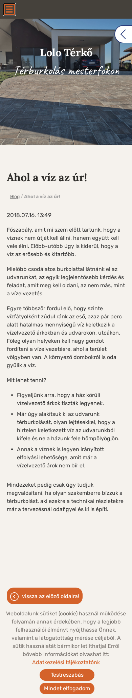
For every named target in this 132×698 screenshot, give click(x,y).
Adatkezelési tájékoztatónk (66, 662)
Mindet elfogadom (67, 688)
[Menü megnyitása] (9, 9)
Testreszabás (67, 675)
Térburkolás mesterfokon (66, 62)
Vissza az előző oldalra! (50, 596)
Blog (15, 196)
